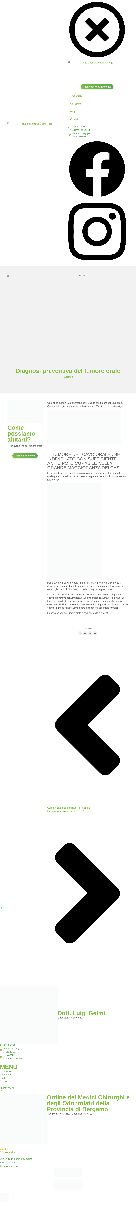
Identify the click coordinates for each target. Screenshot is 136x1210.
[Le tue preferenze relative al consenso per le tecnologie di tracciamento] (2, 907)
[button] (80, 633)
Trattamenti (68, 377)
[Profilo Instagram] (68, 1091)
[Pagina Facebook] (68, 1093)
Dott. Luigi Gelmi (81, 1013)
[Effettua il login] (68, 1172)
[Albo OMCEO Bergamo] (23, 1119)
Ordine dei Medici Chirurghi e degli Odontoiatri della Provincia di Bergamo (88, 1103)
